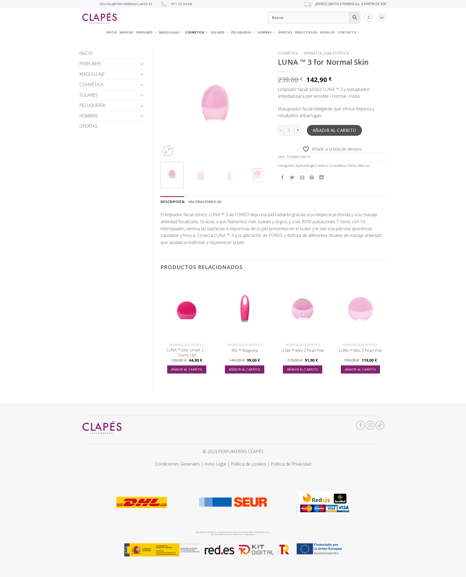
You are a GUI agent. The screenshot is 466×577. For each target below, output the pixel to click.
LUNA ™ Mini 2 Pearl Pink (302, 350)
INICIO (111, 32)
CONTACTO (347, 32)
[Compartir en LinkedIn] (321, 177)
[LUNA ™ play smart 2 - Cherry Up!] (186, 308)
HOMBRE (88, 116)
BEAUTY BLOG (306, 32)
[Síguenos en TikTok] (379, 425)
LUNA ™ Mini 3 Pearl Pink (360, 350)
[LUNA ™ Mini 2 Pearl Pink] (302, 308)
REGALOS (327, 32)
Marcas (363, 165)
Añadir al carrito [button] (186, 369)
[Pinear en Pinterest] (311, 177)
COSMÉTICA (194, 32)
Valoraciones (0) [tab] (204, 201)
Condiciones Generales (177, 464)
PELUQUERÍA (241, 32)
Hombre (265, 32)
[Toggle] (142, 63)
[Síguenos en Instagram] (370, 425)
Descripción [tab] (172, 201)
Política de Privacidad (291, 464)
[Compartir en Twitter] (292, 177)
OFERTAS (285, 32)
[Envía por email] (301, 177)
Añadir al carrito (335, 130)
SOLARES (218, 32)
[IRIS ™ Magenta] (244, 308)
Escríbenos (87, 4)
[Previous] (169, 103)
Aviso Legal (215, 464)
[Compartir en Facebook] (282, 177)
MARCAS (126, 32)
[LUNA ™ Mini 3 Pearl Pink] (360, 308)
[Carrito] (382, 17)
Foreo (352, 165)
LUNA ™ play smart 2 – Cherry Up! (187, 353)
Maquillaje (169, 32)
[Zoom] (167, 151)
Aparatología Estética (326, 53)
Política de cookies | (251, 464)
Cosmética (288, 53)
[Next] (260, 103)
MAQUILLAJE (92, 74)
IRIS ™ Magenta (245, 350)
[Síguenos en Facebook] (360, 425)
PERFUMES (144, 32)
